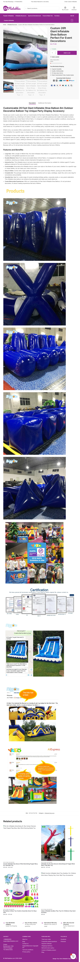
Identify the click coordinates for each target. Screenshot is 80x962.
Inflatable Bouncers (12, 24)
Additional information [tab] (44, 103)
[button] (45, 53)
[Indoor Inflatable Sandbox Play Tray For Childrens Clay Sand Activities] (59, 890)
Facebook (63, 939)
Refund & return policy (48, 948)
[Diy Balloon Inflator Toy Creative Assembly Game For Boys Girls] (21, 890)
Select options (21, 870)
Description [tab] (32, 103)
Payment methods (47, 943)
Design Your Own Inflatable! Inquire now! (64, 958)
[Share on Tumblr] (68, 85)
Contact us (25, 943)
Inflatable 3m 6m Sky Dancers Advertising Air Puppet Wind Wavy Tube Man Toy (58, 864)
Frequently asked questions (49, 941)
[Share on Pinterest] (60, 85)
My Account (65, 9)
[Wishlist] (36, 827)
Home (4, 24)
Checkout (74, 9)
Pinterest (63, 941)
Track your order (46, 939)
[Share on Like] (51, 85)
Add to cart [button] (59, 917)
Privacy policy (26, 952)
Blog (23, 941)
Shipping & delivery (47, 946)
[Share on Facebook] (54, 85)
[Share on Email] (63, 85)
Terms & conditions (27, 949)
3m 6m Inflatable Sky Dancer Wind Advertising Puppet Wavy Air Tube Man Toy (20, 864)
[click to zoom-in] (25, 53)
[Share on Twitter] (57, 85)
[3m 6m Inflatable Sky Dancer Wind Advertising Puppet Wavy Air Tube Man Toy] (21, 843)
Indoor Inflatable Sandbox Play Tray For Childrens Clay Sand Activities (58, 911)
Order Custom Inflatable (70, 1)
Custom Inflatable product (49, 950)
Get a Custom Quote (68, 75)
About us (24, 939)
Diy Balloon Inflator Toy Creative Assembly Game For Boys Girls (20, 911)
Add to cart (67, 53)
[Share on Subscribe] (65, 85)
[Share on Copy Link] (71, 85)
